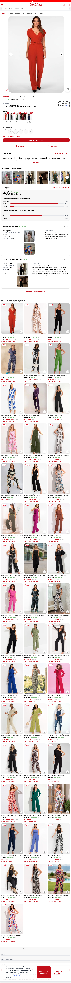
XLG (31, 131)
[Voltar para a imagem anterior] (11, 54)
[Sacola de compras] (68, 4)
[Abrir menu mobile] (2, 4)
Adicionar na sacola (36, 140)
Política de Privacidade (21, 976)
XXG (26, 131)
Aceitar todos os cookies (44, 972)
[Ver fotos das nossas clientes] (29, 236)
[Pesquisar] (3, 8)
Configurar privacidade (58, 972)
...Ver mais (35, 163)
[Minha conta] (64, 4)
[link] (14, 100)
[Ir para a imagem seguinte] (61, 54)
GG (21, 131)
